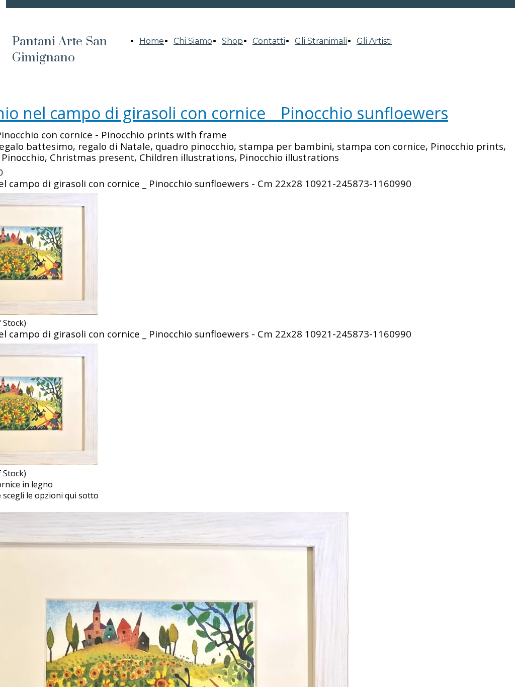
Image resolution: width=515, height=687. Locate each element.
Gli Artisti (374, 41)
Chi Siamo (193, 41)
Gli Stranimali (321, 41)
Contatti (268, 41)
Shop (232, 41)
